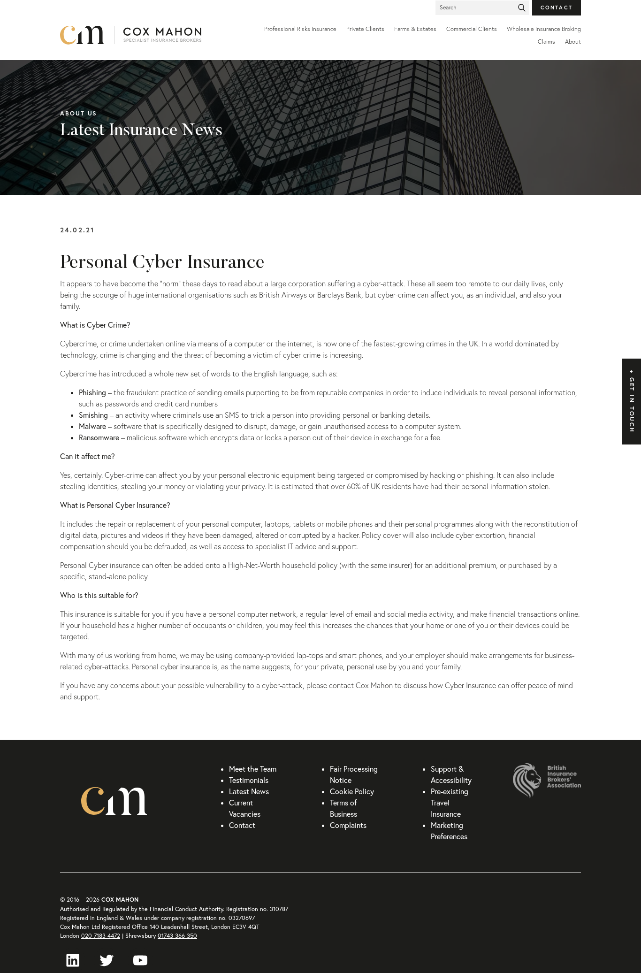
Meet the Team (252, 769)
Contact (557, 7)
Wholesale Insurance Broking (544, 28)
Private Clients (365, 28)
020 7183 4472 (100, 935)
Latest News (249, 791)
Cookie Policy (352, 791)
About (573, 41)
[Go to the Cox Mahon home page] (147, 35)
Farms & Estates (415, 28)
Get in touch (632, 405)
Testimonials (248, 780)
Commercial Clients (471, 28)
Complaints (348, 825)
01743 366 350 (177, 935)
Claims (546, 41)
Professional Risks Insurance (300, 28)
